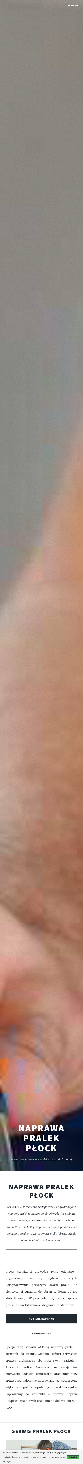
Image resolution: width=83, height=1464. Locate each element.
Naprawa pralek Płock (41, 1191)
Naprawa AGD (41, 1333)
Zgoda (73, 1457)
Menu (74, 5)
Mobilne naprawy (42, 1318)
